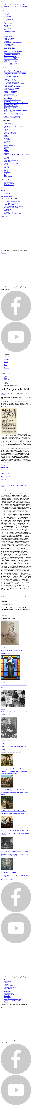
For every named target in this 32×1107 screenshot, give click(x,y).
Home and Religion (9, 60)
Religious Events (8, 44)
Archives (6, 379)
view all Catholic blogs (7, 879)
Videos (6, 130)
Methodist (6, 153)
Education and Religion (10, 56)
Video (2, 187)
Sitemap (6, 1002)
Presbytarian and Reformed (11, 160)
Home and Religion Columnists (12, 88)
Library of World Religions (11, 124)
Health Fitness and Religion (11, 59)
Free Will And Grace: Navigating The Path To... (13, 811)
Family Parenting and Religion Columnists (15, 80)
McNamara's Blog (5, 653)
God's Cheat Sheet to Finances (12, 201)
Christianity (7, 139)
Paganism (6, 158)
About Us (6, 979)
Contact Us (7, 996)
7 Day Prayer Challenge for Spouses (13, 206)
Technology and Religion (10, 63)
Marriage (6, 359)
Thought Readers (5, 193)
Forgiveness (7, 356)
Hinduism (6, 144)
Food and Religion (9, 38)
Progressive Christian (10, 7)
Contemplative (13, 5)
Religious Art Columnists (10, 107)
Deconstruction (8, 371)
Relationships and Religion (11, 62)
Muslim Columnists (9, 94)
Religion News (8, 36)
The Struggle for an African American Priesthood (13, 746)
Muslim (22, 6)
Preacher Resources (9, 183)
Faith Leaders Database (10, 132)
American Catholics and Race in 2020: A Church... (14, 685)
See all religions (8, 176)
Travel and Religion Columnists (12, 116)
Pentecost (6, 368)
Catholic (7, 5)
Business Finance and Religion (12, 53)
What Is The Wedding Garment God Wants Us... (13, 790)
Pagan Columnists (8, 98)
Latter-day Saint (16, 6)
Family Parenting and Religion (12, 57)
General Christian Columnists (11, 82)
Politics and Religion (9, 48)
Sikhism (6, 169)
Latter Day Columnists (10, 92)
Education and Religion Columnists (13, 77)
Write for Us (7, 990)
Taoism (6, 173)
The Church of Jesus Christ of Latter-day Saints (16, 154)
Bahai (5, 135)
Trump (5, 365)
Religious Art (7, 41)
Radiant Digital (8, 997)
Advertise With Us (9, 988)
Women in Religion (9, 50)
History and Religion (9, 45)
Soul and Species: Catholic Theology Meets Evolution (15, 769)
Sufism (6, 170)
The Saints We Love (9, 212)
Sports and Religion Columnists (12, 111)
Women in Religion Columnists (12, 117)
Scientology (7, 166)
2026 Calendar (8, 123)
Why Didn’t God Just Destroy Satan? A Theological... (15, 830)
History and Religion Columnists (12, 86)
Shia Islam (6, 167)
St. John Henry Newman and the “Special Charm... (14, 650)
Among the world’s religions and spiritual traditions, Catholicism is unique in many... (14, 772)
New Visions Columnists (10, 95)
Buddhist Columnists (9, 70)
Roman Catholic (8, 164)
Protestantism (7, 161)
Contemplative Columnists (11, 76)
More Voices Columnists (10, 91)
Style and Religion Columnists (12, 113)
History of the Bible (9, 204)
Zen (5, 175)
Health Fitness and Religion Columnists (14, 83)
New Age (6, 157)
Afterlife (6, 362)
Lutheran (6, 151)
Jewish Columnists (9, 89)
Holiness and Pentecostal (10, 145)
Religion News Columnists (11, 106)
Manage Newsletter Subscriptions (12, 999)
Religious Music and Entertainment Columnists (16, 110)
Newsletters (4, 216)
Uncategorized (4, 465)
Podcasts (6, 129)
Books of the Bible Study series (12, 203)
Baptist (6, 136)
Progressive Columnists (10, 101)
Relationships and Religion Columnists (14, 104)
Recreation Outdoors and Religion (13, 51)
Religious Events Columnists (11, 109)
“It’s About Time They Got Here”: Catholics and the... (15, 711)
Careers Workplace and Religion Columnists (15, 73)
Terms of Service (8, 993)
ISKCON (6, 147)
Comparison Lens (8, 182)
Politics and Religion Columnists (12, 100)
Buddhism (6, 138)
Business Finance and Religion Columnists (15, 72)
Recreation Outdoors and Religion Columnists (16, 103)
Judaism (6, 150)
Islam (5, 148)
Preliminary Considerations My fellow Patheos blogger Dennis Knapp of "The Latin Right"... (15, 855)
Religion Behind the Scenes (11, 163)
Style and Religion (9, 47)
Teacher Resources (9, 185)
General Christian (8, 19)
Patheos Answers (8, 127)
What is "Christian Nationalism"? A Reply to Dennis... (15, 851)
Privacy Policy (7, 991)
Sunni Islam (7, 172)
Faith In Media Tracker (7, 196)
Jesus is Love (7, 209)
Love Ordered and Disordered (8, 872)
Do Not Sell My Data (9, 994)
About (5, 378)
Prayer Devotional (8, 210)
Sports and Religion (9, 39)
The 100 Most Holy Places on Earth (13, 126)
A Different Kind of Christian (11, 207)
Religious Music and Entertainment (13, 42)
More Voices (7, 25)
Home (5, 376)
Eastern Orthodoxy (9, 142)
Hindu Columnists (8, 85)
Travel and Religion (9, 64)
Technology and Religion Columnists (13, 114)
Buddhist (3, 5)
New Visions (7, 28)
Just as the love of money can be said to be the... (13, 813)
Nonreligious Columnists (10, 97)
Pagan (5, 29)
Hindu (7, 6)
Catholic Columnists (9, 75)
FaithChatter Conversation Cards (12, 213)
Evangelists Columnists (10, 79)
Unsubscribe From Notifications (12, 1000)
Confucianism (7, 141)
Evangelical (20, 5)
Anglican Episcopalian (10, 133)
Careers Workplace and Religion (12, 54)
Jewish (10, 6)
